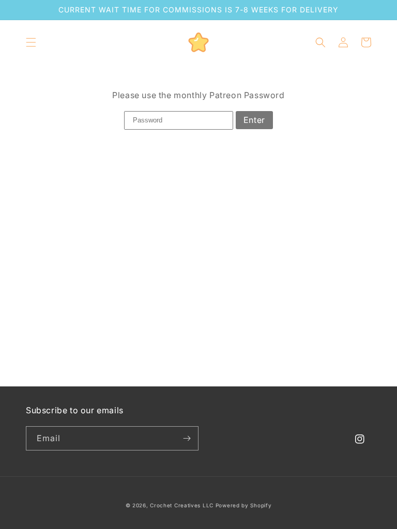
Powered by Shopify (244, 505)
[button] (31, 42)
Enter (254, 120)
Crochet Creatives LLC (181, 505)
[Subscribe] (186, 438)
